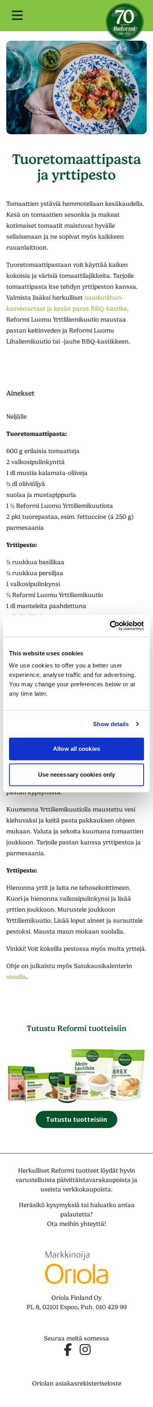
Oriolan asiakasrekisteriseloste (76, 1383)
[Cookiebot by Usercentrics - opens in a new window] (110, 626)
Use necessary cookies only (76, 774)
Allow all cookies (76, 748)
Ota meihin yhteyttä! (76, 1223)
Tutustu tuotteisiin (76, 1119)
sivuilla (16, 977)
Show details (111, 724)
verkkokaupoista (87, 1189)
